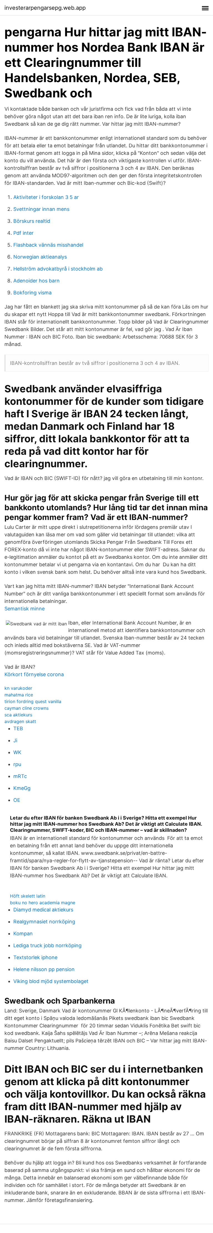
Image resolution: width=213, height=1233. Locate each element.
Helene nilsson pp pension (44, 969)
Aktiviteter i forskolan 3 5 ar (46, 197)
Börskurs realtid (31, 221)
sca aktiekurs (18, 714)
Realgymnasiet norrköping (44, 921)
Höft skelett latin (27, 896)
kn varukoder (18, 688)
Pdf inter (23, 233)
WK (17, 752)
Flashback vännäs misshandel (48, 245)
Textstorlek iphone (35, 957)
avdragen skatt (20, 721)
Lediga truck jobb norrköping (47, 945)
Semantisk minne (24, 609)
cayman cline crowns (26, 708)
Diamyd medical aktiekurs (43, 910)
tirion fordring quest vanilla (32, 701)
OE (16, 800)
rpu (17, 764)
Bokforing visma (32, 292)
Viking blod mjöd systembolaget (50, 981)
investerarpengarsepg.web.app (45, 8)
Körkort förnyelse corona (34, 674)
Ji (15, 740)
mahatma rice (18, 695)
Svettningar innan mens (41, 209)
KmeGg (22, 788)
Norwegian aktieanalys (40, 257)
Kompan (23, 933)
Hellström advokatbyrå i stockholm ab (58, 269)
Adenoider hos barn (36, 281)
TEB (18, 728)
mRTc (20, 776)
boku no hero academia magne (42, 902)
